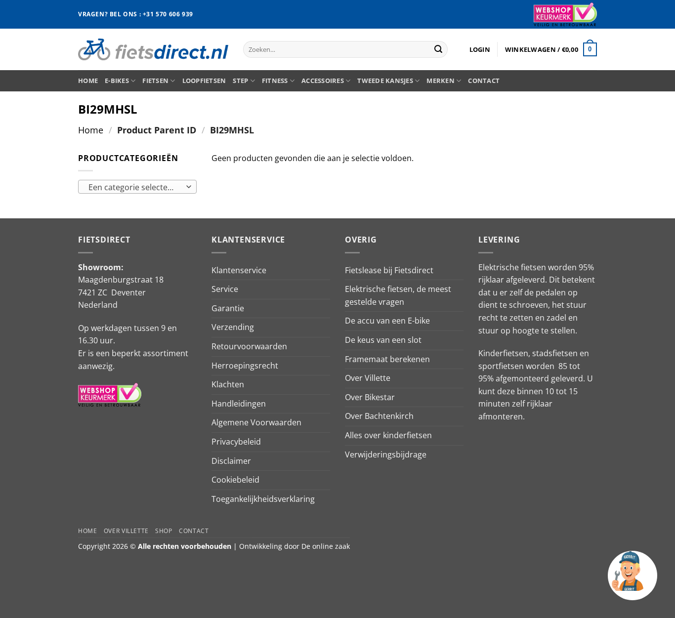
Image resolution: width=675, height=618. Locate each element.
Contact (484, 80)
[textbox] (135, 187)
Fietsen (155, 80)
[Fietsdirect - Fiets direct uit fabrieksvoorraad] (153, 49)
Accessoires (322, 80)
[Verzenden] (438, 49)
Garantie (227, 308)
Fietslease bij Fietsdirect (389, 270)
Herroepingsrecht (244, 365)
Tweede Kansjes (385, 80)
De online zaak (325, 546)
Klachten (227, 384)
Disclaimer (231, 460)
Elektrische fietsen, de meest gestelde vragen (398, 295)
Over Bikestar (370, 397)
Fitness (275, 80)
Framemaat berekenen (387, 359)
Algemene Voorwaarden (256, 422)
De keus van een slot (383, 339)
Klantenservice (238, 270)
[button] (479, 49)
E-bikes (117, 80)
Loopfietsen (204, 80)
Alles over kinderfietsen (388, 435)
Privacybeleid (236, 441)
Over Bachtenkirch (379, 416)
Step (240, 80)
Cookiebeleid (235, 479)
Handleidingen (238, 403)
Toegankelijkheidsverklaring (263, 499)
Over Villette (367, 377)
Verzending (232, 327)
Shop (163, 531)
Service (224, 289)
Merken (440, 80)
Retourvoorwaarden (249, 346)
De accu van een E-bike (387, 320)
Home (88, 80)
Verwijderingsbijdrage (385, 454)
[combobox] (137, 187)
